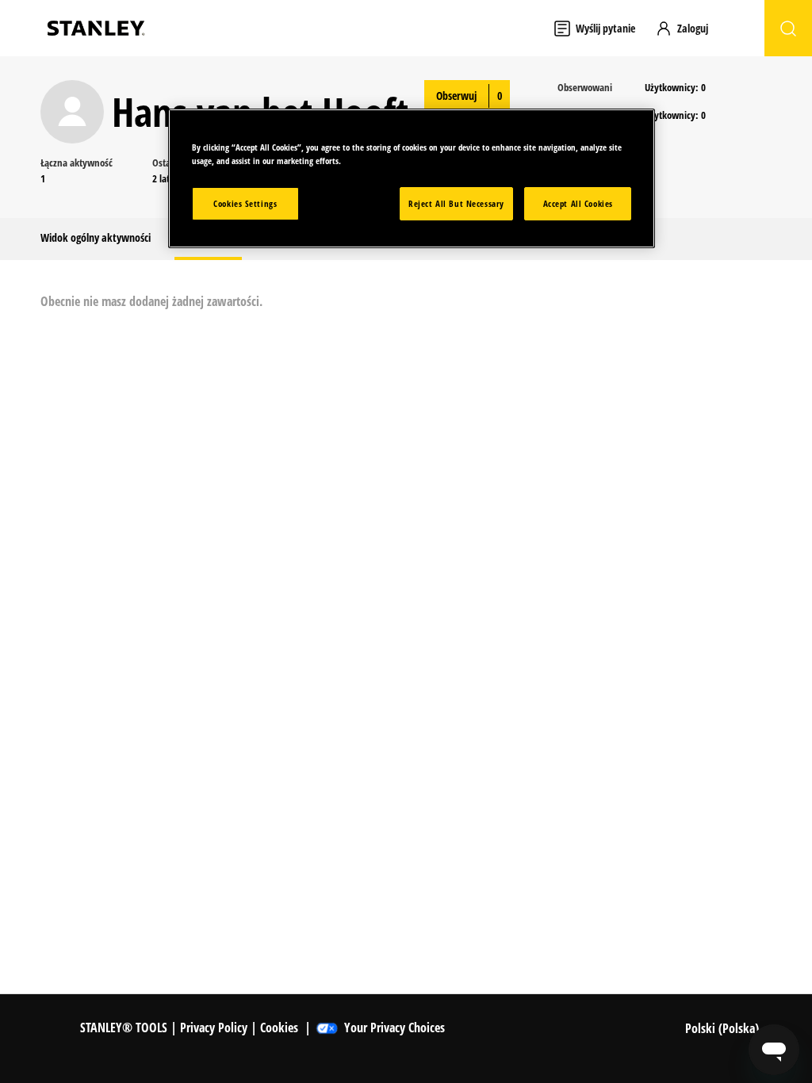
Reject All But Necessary (456, 203)
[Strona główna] (95, 28)
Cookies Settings (245, 203)
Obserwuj (456, 95)
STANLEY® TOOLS (123, 1027)
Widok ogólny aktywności (95, 237)
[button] (689, 28)
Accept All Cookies (578, 203)
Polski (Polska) (723, 1028)
